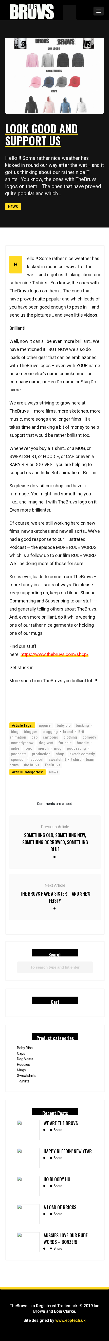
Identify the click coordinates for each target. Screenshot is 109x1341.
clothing (70, 737)
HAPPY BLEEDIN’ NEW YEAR (68, 1151)
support (36, 759)
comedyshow (22, 743)
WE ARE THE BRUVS (61, 1123)
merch (43, 748)
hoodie (83, 743)
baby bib (63, 725)
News (13, 207)
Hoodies (23, 1064)
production (41, 754)
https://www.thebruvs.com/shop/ (54, 654)
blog (15, 732)
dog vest (46, 743)
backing (82, 725)
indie (15, 748)
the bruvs (31, 765)
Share (57, 1130)
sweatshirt (57, 759)
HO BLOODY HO (57, 1179)
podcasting (76, 748)
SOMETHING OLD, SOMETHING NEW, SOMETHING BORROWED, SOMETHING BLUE (55, 842)
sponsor (18, 759)
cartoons (50, 737)
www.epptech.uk (70, 1320)
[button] (85, 11)
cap (34, 737)
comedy (89, 737)
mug (58, 748)
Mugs (21, 1070)
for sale (65, 743)
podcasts (19, 754)
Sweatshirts (26, 1076)
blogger (30, 732)
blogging (50, 732)
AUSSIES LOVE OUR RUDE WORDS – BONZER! (66, 1238)
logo (28, 748)
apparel (45, 725)
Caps (21, 1053)
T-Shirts (23, 1081)
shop (60, 754)
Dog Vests (25, 1059)
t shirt (76, 759)
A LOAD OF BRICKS (60, 1207)
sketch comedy (82, 754)
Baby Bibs (25, 1048)
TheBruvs (52, 765)
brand (68, 732)
